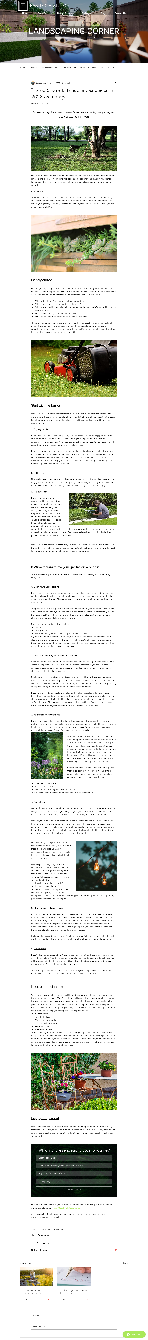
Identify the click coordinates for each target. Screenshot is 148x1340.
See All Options (74, 1189)
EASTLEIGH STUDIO (49, 6)
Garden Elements (107, 67)
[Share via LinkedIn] (44, 1243)
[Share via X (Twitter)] (38, 1243)
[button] (74, 1158)
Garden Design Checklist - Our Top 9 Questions (73, 1291)
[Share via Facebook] (32, 1243)
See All (125, 1263)
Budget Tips (58, 1229)
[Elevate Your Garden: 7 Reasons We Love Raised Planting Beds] (36, 1276)
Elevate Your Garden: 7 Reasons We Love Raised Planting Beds (33, 1291)
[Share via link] (49, 1243)
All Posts (23, 67)
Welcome (34, 67)
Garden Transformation (50, 67)
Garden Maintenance (88, 67)
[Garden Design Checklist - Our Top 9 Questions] (74, 1276)
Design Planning (70, 67)
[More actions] (115, 83)
